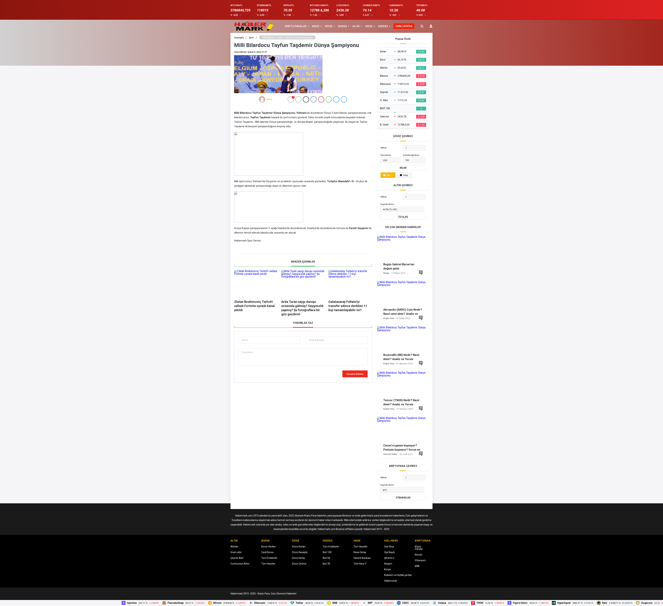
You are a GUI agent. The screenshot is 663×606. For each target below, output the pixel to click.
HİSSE (369, 26)
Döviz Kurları (298, 546)
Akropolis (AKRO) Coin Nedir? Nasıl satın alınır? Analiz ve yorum (402, 312)
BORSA (342, 26)
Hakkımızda (390, 581)
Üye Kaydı (389, 552)
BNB (417, 566)
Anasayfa (240, 37)
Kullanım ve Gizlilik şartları (398, 575)
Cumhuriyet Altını (239, 563)
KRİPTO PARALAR (295, 26)
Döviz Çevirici (299, 563)
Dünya (386, 273)
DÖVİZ (329, 26)
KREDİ (315, 26)
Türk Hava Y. (360, 563)
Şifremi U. (389, 558)
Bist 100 (327, 552)
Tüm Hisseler (268, 563)
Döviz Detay (298, 558)
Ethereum (420, 560)
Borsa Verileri (268, 546)
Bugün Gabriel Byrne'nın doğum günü (398, 266)
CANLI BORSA (404, 26)
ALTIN (355, 26)
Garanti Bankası (362, 558)
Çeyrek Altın (237, 558)
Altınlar (234, 546)
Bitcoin (418, 554)
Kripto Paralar (419, 547)
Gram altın (236, 552)
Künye (387, 569)
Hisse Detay (359, 552)
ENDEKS (383, 26)
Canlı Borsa (267, 552)
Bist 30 (326, 563)
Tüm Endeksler (269, 558)
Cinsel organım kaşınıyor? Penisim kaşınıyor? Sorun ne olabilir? (401, 447)
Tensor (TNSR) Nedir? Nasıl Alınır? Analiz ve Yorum (401, 402)
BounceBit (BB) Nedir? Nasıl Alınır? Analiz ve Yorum (401, 357)
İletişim (388, 563)
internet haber (390, 454)
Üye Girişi (389, 546)
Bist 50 (326, 558)
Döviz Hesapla (299, 552)
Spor (253, 37)
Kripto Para (388, 318)
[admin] (262, 99)
